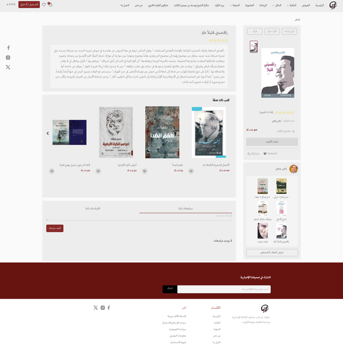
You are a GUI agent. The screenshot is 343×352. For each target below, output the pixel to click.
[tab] (185, 209)
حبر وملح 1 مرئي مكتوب (281, 197)
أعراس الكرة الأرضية (127, 165)
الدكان (278, 5)
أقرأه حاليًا (272, 31)
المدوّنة (217, 329)
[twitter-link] (96, 307)
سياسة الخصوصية (177, 329)
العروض (306, 5)
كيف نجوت (263, 242)
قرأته (255, 31)
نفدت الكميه (272, 142)
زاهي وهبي (276, 121)
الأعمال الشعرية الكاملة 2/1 (216, 165)
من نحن (139, 5)
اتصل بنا (125, 5)
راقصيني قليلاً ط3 (281, 242)
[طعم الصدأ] (162, 132)
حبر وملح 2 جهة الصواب (262, 197)
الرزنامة (263, 5)
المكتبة (292, 5)
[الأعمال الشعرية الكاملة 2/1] (208, 132)
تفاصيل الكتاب (283, 131)
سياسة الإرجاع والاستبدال (174, 323)
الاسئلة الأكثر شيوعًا (177, 316)
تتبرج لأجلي (281, 219)
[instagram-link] (8, 57)
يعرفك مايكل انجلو (262, 219)
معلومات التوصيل (178, 336)
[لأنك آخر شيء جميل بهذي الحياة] (69, 132)
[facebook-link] (8, 48)
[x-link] (8, 67)
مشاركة (255, 154)
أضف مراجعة (55, 228)
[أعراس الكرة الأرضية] (115, 132)
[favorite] (44, 4)
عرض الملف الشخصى (272, 252)
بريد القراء (219, 5)
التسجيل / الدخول (29, 4)
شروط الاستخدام (178, 342)
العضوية (249, 5)
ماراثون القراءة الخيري (158, 5)
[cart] (50, 4)
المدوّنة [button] (236, 5)
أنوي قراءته (289, 31)
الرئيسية (319, 5)
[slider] (218, 41)
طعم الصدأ (177, 165)
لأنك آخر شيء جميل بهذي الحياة (74, 165)
